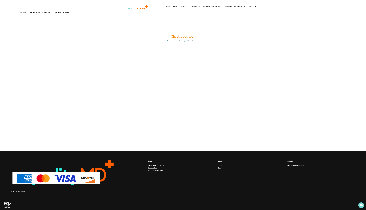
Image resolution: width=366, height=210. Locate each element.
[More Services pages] (187, 6)
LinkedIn (221, 165)
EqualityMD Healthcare (62, 13)
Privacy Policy (153, 168)
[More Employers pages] (199, 6)
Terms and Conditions (156, 165)
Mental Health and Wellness (40, 13)
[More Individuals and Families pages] (221, 6)
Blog (219, 168)
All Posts (23, 13)
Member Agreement (155, 170)
